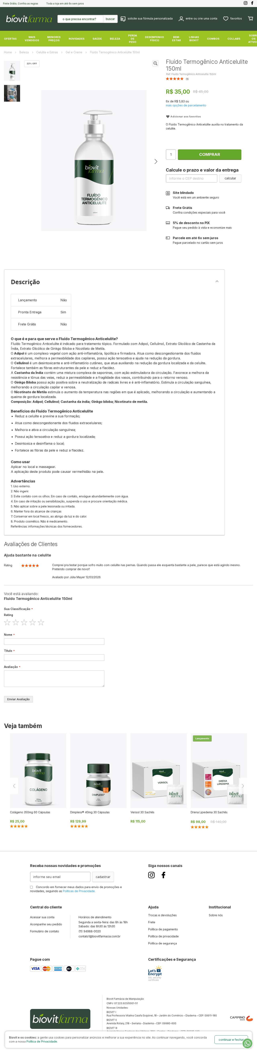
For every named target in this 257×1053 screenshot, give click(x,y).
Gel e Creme (74, 52)
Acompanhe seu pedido (46, 924)
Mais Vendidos (32, 38)
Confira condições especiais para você (199, 210)
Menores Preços (54, 38)
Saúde (97, 38)
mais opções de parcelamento (186, 105)
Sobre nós (216, 915)
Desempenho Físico (154, 38)
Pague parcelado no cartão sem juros (198, 240)
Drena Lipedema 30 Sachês (209, 812)
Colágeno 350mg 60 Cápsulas (30, 812)
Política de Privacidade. (42, 1041)
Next (243, 786)
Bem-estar (176, 38)
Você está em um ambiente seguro (196, 195)
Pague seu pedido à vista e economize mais (202, 225)
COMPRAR (209, 154)
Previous (14, 786)
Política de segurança (162, 943)
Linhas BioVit (194, 38)
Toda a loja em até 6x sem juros (65, 3)
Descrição (25, 282)
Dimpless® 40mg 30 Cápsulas (90, 812)
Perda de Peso (132, 38)
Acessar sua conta (42, 917)
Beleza (115, 38)
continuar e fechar (231, 1040)
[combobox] (84, 19)
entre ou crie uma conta (201, 18)
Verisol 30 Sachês (142, 812)
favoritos (236, 18)
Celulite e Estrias (47, 52)
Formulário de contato (44, 931)
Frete (151, 922)
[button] (155, 63)
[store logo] (29, 19)
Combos (213, 38)
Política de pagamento (163, 929)
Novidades (77, 38)
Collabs (233, 38)
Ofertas (10, 38)
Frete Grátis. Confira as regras (20, 3)
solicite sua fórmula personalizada (150, 18)
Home (8, 52)
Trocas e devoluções (162, 915)
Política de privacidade (163, 936)
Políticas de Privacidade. (79, 891)
